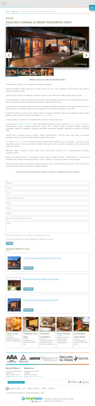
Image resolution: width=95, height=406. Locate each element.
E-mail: (8, 193)
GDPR (48, 235)
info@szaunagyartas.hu (35, 376)
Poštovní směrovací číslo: (15, 198)
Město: (8, 203)
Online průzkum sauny (16, 382)
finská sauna (73, 124)
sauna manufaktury (46, 115)
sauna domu (18, 142)
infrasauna (83, 124)
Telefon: (9, 213)
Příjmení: (9, 183)
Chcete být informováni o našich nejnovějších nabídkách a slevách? (31, 239)
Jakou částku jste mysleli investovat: (19, 218)
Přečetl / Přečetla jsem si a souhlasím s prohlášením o (29, 235)
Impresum (51, 388)
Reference (15, 11)
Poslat (9, 243)
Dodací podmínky (34, 388)
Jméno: (8, 188)
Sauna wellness (63, 333)
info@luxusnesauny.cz (16, 376)
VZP (23, 388)
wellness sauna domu (25, 124)
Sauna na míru (12, 333)
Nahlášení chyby (14, 388)
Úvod (7, 11)
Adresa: (9, 208)
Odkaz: (8, 223)
